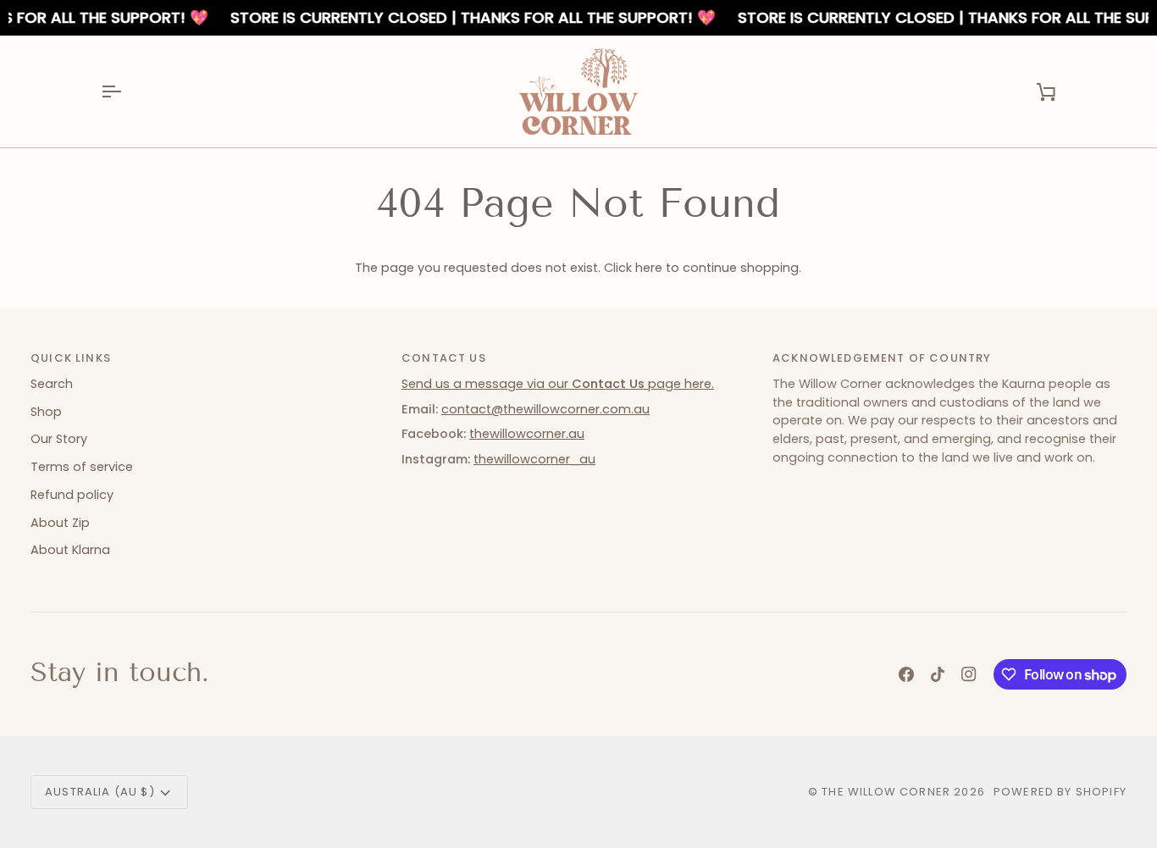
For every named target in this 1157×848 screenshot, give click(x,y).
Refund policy (71, 494)
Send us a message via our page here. (557, 383)
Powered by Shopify (1060, 792)
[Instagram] (969, 674)
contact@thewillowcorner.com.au (545, 409)
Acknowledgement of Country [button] (881, 358)
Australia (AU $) (100, 792)
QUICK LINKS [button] (70, 358)
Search (51, 383)
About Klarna (70, 549)
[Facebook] (906, 674)
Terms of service (81, 466)
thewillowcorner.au (526, 433)
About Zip (60, 522)
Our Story (58, 438)
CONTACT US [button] (443, 358)
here (648, 267)
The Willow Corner (886, 792)
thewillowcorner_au (534, 459)
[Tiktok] (937, 674)
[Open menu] (126, 91)
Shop (46, 411)
